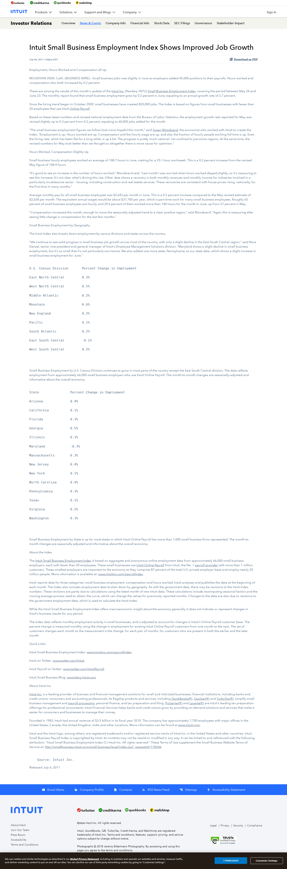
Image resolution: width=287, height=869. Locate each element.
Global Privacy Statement (84, 858)
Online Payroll (80, 109)
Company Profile (89, 789)
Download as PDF (246, 59)
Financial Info (139, 23)
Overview (68, 23)
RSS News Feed (155, 789)
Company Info (116, 23)
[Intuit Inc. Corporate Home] (19, 11)
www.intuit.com (189, 725)
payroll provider (206, 565)
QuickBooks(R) (181, 699)
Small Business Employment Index (172, 91)
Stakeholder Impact (230, 23)
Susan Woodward (165, 130)
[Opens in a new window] (224, 840)
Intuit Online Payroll (150, 565)
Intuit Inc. (117, 91)
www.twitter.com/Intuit (68, 660)
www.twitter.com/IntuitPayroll (83, 669)
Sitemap (188, 789)
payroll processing (81, 703)
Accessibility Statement (226, 789)
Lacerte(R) (196, 703)
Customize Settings (266, 860)
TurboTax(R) (225, 699)
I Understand (231, 860)
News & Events (90, 23)
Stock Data (161, 23)
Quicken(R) (201, 699)
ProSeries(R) (173, 703)
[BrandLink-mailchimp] (84, 2)
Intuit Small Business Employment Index (63, 560)
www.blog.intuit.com (81, 677)
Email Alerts (53, 789)
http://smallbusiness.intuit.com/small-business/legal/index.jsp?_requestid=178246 (103, 747)
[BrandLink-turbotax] (18, 2)
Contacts (123, 789)
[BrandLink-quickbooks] (62, 2)
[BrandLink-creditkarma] (39, 2)
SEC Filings (182, 23)
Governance (203, 23)
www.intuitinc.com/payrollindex (120, 574)
